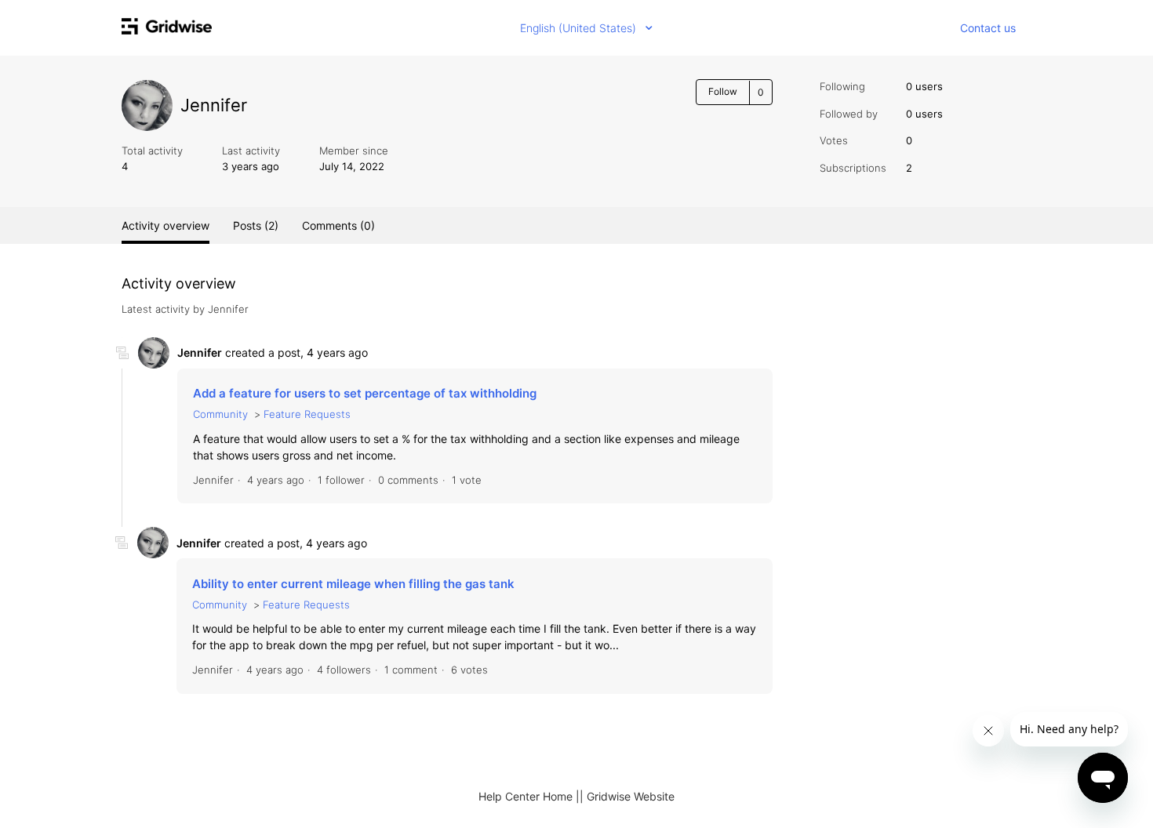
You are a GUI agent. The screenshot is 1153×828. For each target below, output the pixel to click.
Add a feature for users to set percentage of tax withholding (364, 393)
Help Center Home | (529, 796)
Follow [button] (722, 91)
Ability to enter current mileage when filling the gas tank (353, 583)
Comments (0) (338, 225)
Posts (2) (255, 225)
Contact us (988, 27)
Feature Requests (307, 414)
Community (220, 414)
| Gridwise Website (627, 796)
